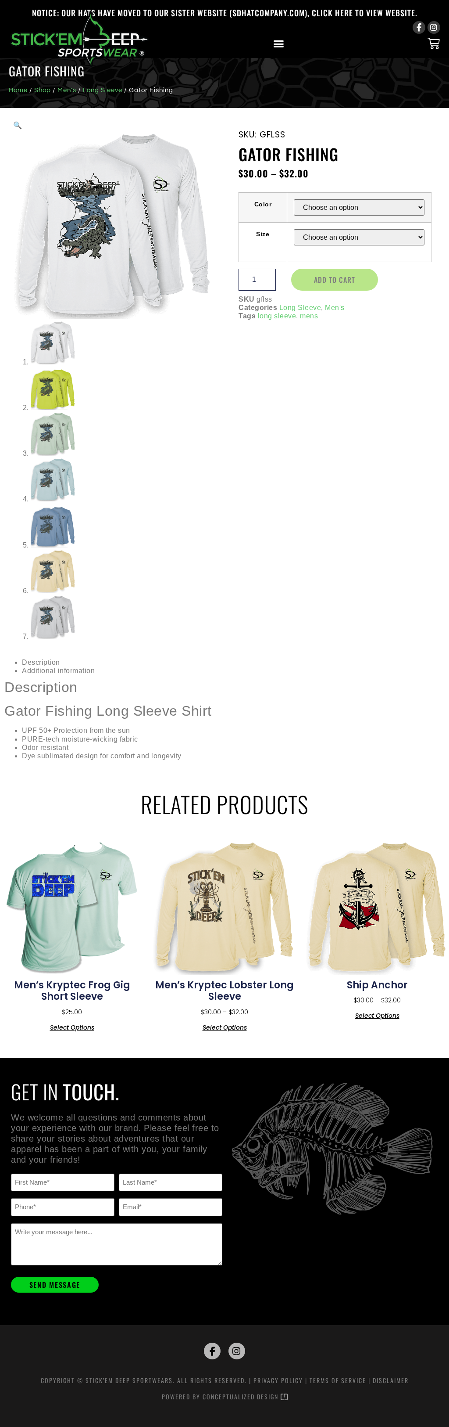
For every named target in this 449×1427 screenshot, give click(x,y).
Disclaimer (391, 1380)
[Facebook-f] (419, 27)
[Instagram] (434, 27)
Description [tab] (41, 662)
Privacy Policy (278, 1380)
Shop (42, 90)
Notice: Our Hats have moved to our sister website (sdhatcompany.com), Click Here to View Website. (224, 12)
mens (309, 316)
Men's (66, 90)
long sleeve (277, 316)
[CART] (434, 43)
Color (263, 204)
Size (262, 234)
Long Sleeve (102, 90)
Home (18, 90)
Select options (72, 1027)
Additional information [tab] (58, 670)
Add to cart (334, 279)
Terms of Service (338, 1380)
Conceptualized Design (242, 1396)
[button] (279, 44)
